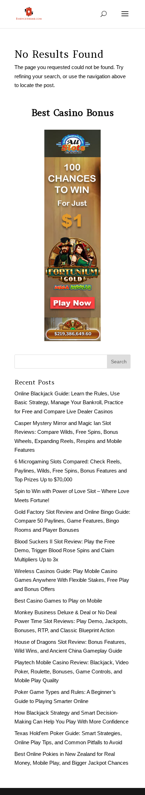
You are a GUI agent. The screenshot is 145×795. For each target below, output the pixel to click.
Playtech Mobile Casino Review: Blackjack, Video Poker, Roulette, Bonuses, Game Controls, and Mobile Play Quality (71, 671)
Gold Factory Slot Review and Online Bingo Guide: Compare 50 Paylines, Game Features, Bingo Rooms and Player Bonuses (72, 521)
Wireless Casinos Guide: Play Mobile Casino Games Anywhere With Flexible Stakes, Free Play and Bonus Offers (71, 580)
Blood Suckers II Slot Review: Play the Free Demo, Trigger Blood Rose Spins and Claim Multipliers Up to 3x (64, 550)
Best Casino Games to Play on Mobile (58, 601)
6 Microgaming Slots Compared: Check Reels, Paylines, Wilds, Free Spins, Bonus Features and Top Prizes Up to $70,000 (70, 470)
